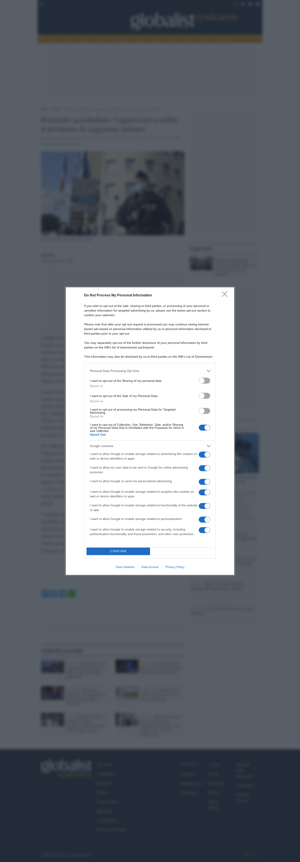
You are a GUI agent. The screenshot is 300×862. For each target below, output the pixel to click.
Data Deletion (125, 567)
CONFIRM (118, 551)
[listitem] (150, 371)
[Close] (226, 295)
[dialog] (150, 431)
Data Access (150, 567)
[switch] (204, 381)
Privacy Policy (174, 567)
